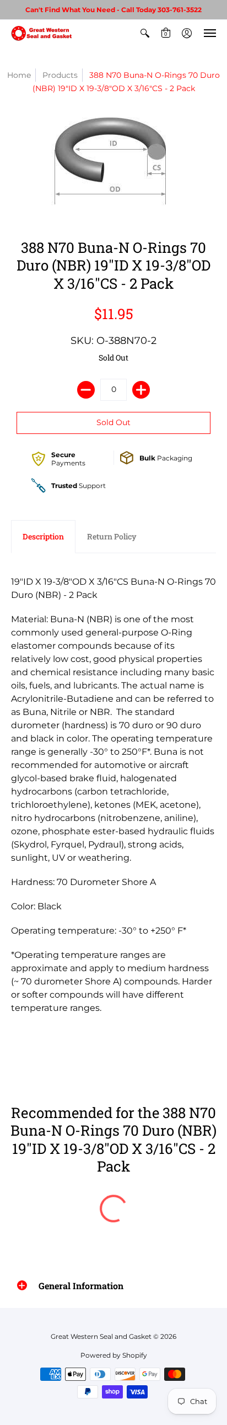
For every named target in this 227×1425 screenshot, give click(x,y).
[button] (144, 33)
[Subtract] (86, 390)
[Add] (141, 390)
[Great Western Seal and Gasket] (41, 33)
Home (19, 75)
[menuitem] (144, 33)
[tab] (43, 536)
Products (60, 75)
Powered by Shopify (113, 1355)
